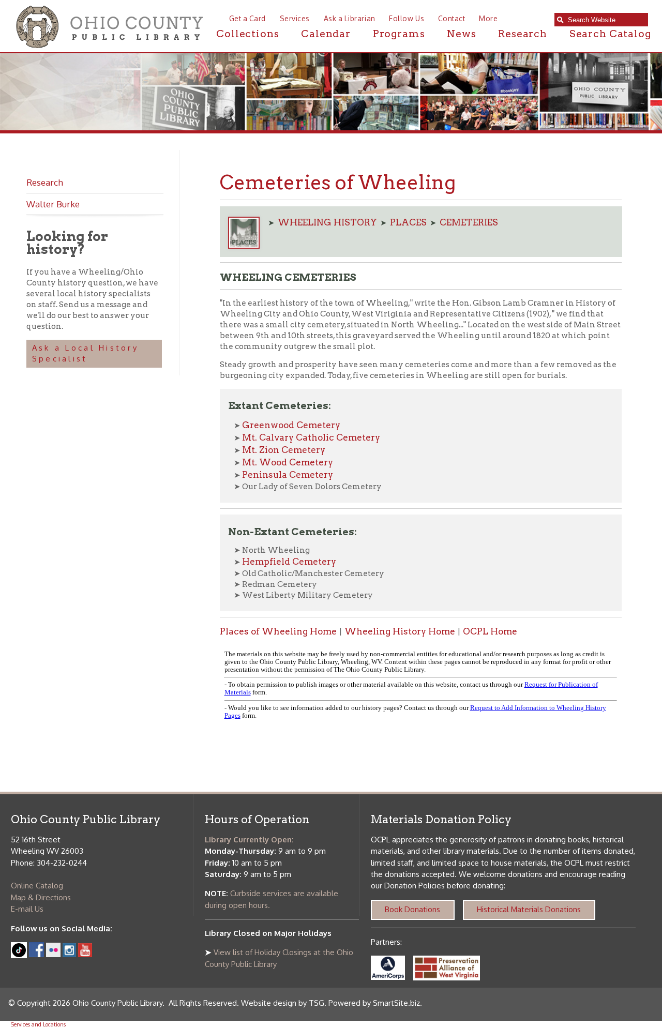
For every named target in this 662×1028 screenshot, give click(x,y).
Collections (247, 34)
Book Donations (412, 909)
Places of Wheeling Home (278, 631)
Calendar (326, 34)
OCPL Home (490, 631)
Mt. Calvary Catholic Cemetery (311, 437)
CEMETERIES (469, 222)
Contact (451, 18)
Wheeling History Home (399, 631)
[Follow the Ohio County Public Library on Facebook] (36, 954)
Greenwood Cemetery (291, 425)
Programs (399, 34)
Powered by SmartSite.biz (374, 1003)
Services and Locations (38, 1024)
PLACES (408, 222)
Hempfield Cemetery (289, 561)
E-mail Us (27, 909)
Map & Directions (41, 897)
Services (295, 18)
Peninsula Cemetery (287, 475)
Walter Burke (53, 203)
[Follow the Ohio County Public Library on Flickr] (53, 954)
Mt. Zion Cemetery (283, 450)
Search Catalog (610, 34)
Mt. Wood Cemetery (287, 462)
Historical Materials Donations (529, 909)
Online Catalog (37, 885)
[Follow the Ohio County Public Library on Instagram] (69, 954)
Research (522, 34)
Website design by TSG (282, 1003)
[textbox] (605, 20)
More (488, 18)
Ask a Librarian (349, 18)
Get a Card (247, 18)
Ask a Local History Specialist (85, 353)
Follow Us (406, 18)
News (461, 34)
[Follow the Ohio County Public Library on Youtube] (85, 954)
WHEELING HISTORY (327, 222)
